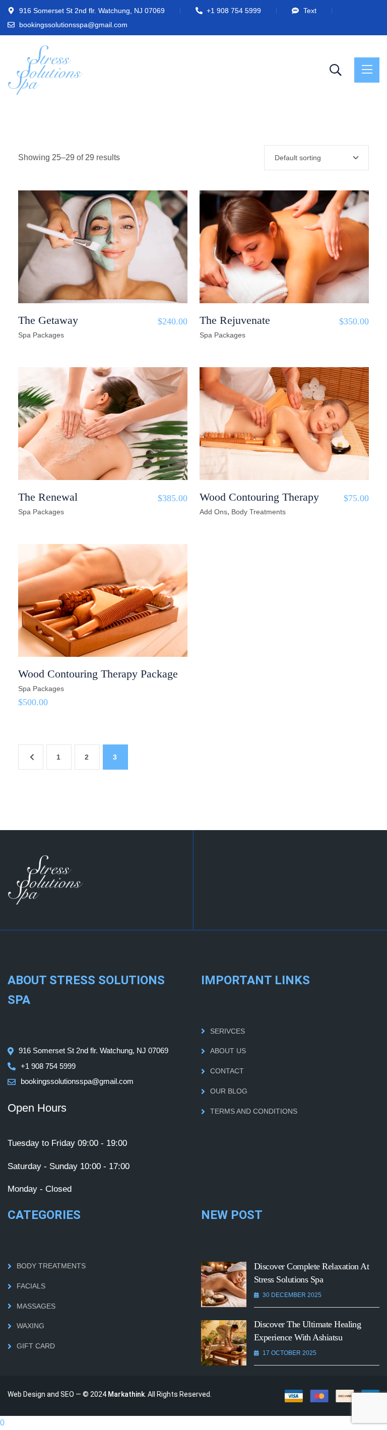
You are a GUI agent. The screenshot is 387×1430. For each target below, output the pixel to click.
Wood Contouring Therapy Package (98, 673)
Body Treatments (258, 512)
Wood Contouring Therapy (259, 497)
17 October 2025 (289, 1352)
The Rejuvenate (235, 320)
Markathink (126, 1394)
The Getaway (48, 320)
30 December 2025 (292, 1295)
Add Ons (213, 512)
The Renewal (48, 497)
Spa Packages (41, 335)
